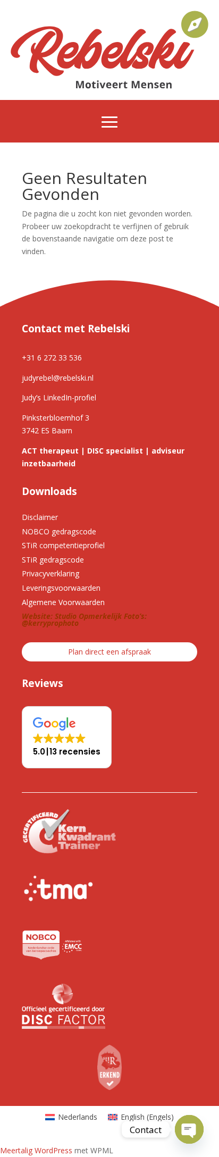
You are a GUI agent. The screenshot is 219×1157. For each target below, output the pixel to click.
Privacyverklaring (50, 573)
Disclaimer (40, 517)
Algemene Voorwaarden (63, 602)
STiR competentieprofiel (63, 545)
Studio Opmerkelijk (88, 616)
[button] (67, 737)
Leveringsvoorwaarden (61, 588)
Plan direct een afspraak (109, 652)
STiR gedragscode (53, 560)
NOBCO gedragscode (59, 531)
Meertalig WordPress (36, 1150)
